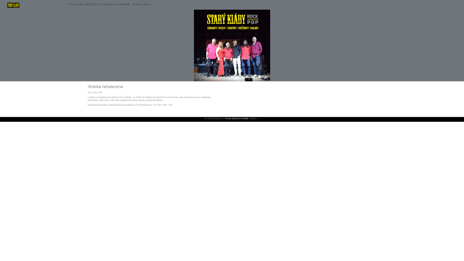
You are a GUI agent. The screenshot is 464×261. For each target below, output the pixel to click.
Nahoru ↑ (254, 118)
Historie (147, 4)
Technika (136, 4)
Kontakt (80, 4)
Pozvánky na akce (108, 4)
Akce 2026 (91, 4)
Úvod (71, 4)
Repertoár (124, 4)
